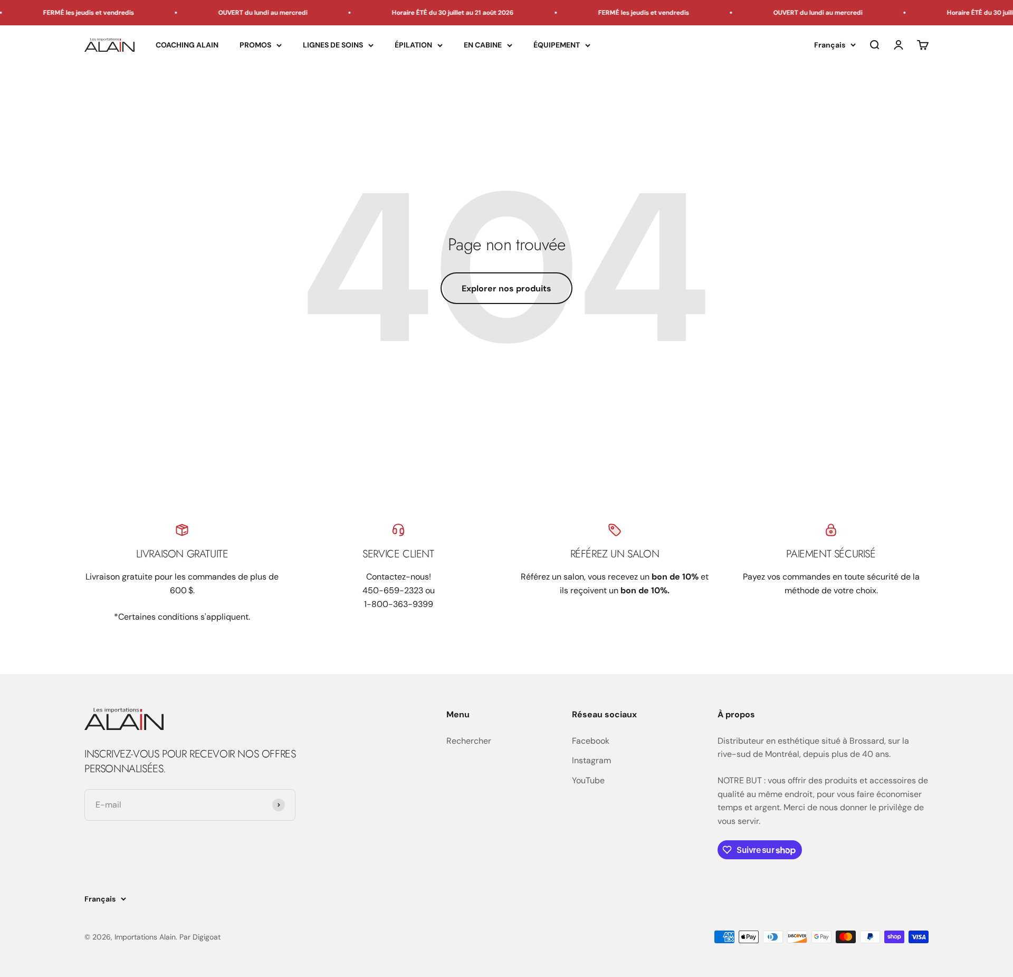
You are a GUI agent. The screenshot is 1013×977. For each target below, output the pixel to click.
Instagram (591, 760)
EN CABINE (483, 45)
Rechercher (468, 740)
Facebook (590, 740)
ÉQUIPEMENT (556, 45)
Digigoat (207, 937)
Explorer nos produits (506, 288)
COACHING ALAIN (187, 45)
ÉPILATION (413, 45)
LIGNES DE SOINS (333, 45)
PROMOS (255, 45)
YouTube (588, 780)
